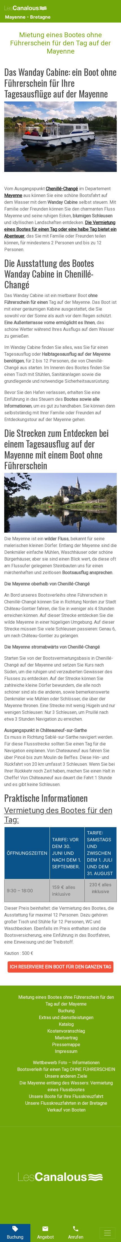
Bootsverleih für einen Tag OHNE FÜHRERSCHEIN (66, 1069)
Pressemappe (66, 1044)
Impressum (66, 1051)
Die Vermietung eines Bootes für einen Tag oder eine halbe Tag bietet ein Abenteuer (60, 229)
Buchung (66, 1010)
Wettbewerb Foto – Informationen (66, 1062)
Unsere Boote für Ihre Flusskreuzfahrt (66, 1096)
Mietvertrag (66, 1037)
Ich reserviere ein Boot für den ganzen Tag (60, 966)
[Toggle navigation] (107, 1233)
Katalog (66, 1024)
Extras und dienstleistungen (66, 1017)
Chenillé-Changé (62, 188)
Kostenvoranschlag (66, 1031)
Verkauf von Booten (66, 1110)
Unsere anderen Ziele (66, 1076)
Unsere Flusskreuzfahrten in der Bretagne (66, 1103)
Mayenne (13, 195)
